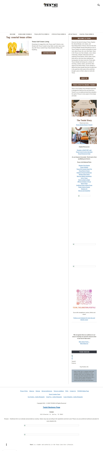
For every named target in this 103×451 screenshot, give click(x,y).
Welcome (12, 34)
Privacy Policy (24, 391)
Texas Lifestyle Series (41, 34)
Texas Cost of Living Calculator (84, 152)
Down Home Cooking (24, 34)
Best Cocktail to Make (84, 180)
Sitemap (38, 391)
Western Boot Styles (84, 174)
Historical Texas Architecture (84, 172)
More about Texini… (84, 341)
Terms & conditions (59, 391)
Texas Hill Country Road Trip (84, 169)
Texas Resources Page (84, 153)
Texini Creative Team (54, 394)
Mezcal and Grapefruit (84, 190)
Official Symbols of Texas (84, 181)
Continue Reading (48, 53)
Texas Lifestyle (84, 167)
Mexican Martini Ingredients (84, 176)
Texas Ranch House (84, 171)
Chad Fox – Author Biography (54, 397)
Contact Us (73, 391)
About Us (84, 78)
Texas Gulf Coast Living (40, 41)
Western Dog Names (84, 165)
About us (31, 391)
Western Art (84, 189)
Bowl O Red (84, 183)
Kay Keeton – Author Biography (36, 397)
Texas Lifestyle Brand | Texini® (84, 124)
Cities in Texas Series (58, 34)
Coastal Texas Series (86, 34)
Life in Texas (72, 34)
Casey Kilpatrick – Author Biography (73, 397)
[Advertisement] (51, 21)
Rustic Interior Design (84, 187)
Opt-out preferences (47, 391)
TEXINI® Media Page (83, 391)
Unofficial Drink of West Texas (84, 185)
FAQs (66, 391)
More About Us (84, 343)
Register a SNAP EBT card (84, 150)
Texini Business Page (51, 407)
